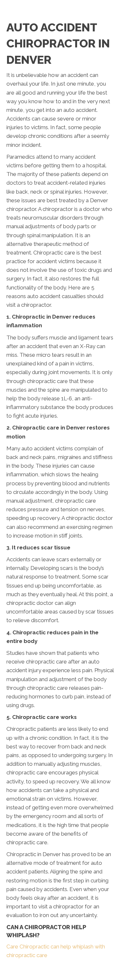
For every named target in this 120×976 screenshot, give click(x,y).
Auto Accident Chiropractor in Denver (58, 43)
